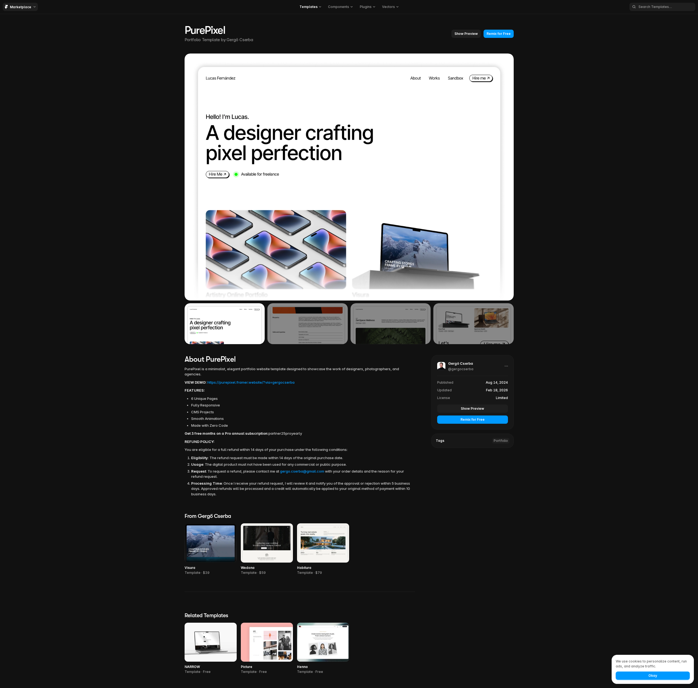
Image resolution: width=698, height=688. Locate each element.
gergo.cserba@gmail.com (302, 471)
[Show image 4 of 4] (473, 323)
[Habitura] (323, 549)
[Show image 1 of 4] (225, 323)
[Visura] (211, 549)
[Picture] (267, 649)
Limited (502, 398)
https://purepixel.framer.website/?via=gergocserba (251, 382)
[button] (310, 7)
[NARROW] (211, 649)
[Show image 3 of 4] (391, 323)
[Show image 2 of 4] (307, 323)
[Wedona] (267, 549)
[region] (349, 177)
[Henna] (323, 649)
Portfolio (501, 441)
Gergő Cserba (240, 39)
